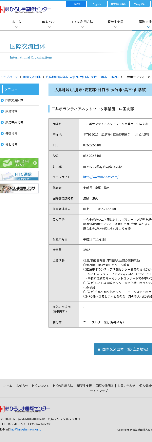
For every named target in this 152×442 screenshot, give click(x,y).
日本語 (76, 4)
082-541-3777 (16, 424)
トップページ (9, 77)
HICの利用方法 (82, 21)
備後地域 (11, 133)
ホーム (16, 21)
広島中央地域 (14, 122)
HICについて (50, 21)
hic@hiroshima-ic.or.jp (25, 429)
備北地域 (11, 144)
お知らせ (22, 385)
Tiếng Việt (139, 4)
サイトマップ (99, 391)
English (97, 4)
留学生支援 (115, 21)
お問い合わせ (126, 385)
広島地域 (11, 111)
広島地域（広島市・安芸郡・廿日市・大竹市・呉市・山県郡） (82, 77)
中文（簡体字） (118, 4)
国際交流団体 (32, 77)
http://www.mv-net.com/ (101, 177)
